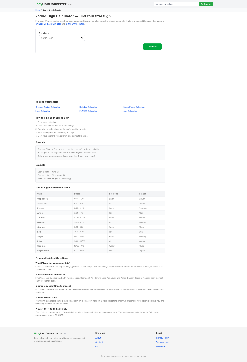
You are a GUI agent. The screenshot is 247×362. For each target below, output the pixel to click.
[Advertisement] (100, 77)
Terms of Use (162, 342)
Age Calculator (130, 111)
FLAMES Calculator (88, 111)
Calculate (152, 46)
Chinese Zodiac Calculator (48, 24)
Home (37, 10)
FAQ (97, 346)
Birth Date (44, 33)
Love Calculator (42, 111)
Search (207, 4)
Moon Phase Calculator (134, 107)
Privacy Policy (163, 338)
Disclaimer (161, 346)
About (98, 338)
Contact (99, 342)
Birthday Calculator (75, 24)
